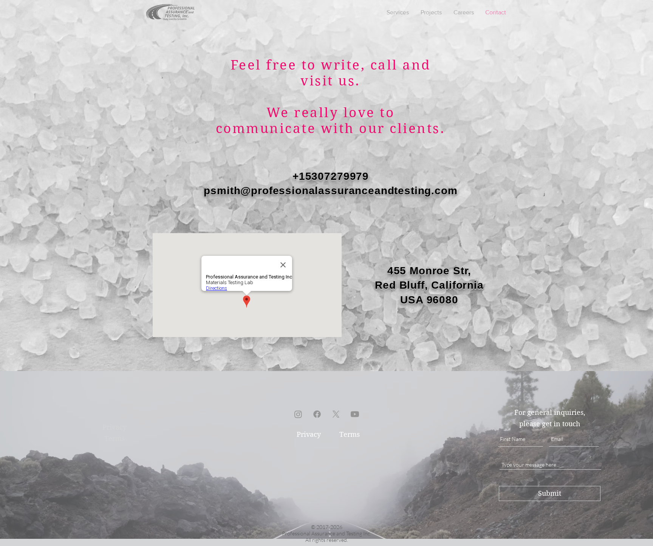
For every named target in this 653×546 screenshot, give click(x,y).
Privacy (309, 434)
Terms (349, 434)
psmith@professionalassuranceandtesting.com (330, 190)
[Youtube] (355, 414)
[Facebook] (317, 414)
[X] (336, 414)
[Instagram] (298, 414)
